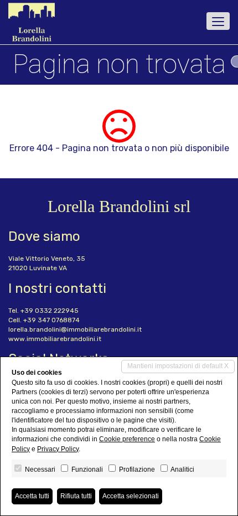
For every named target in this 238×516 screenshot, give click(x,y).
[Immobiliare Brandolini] (31, 22)
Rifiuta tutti (76, 496)
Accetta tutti (32, 496)
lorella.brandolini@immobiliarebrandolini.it (75, 329)
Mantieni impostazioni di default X (178, 366)
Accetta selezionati (130, 496)
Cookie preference (127, 439)
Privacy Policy (58, 449)
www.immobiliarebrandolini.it (54, 339)
